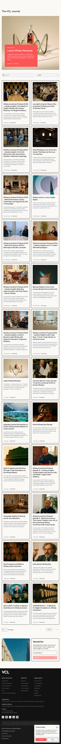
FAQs (3, 690)
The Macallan (37, 685)
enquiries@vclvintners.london (9, 712)
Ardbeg (36, 690)
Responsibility (24, 690)
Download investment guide (9, 693)
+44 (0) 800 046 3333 (7, 711)
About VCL (23, 681)
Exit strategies (5, 688)
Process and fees (6, 685)
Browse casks (37, 681)
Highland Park (37, 695)
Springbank (37, 688)
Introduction (5, 681)
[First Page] (40, 629)
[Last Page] (57, 629)
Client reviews (24, 685)
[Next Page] (54, 629)
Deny (52, 739)
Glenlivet (36, 693)
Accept (41, 739)
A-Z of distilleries (38, 683)
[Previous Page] (44, 629)
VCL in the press (25, 688)
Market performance (7, 683)
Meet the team (24, 683)
